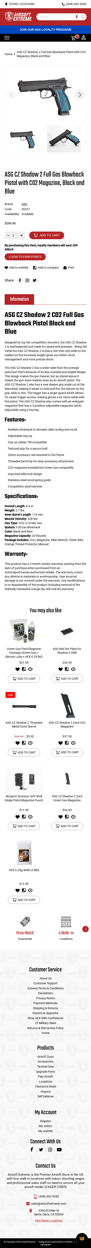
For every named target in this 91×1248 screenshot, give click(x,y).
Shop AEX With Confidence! (45, 1018)
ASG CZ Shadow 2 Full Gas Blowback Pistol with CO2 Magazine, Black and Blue (51, 54)
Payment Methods (45, 1003)
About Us (46, 978)
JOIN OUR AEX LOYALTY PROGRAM (45, 29)
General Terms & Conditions (46, 988)
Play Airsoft (45, 1076)
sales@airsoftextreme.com (48, 1203)
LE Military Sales (45, 1023)
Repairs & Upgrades (45, 1013)
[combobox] (58, 17)
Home (8, 54)
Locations (45, 1081)
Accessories (45, 1061)
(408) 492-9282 (49, 1196)
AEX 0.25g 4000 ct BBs (24, 870)
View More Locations (48, 1220)
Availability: (12, 214)
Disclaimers (45, 993)
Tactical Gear (45, 1066)
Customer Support (45, 983)
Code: (8, 209)
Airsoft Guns (45, 1056)
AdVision (68, 1242)
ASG (24, 204)
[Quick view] (30, 670)
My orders (45, 1126)
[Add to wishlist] (17, 670)
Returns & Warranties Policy (45, 1028)
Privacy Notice (45, 998)
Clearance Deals (45, 1086)
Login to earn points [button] (25, 256)
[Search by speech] (77, 17)
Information (19, 299)
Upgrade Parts (45, 1071)
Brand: (9, 204)
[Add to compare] (23, 670)
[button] (79, 94)
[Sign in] (83, 38)
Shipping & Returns (45, 1008)
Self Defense (45, 1096)
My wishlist (45, 1131)
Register (45, 1121)
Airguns (45, 1091)
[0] (72, 37)
